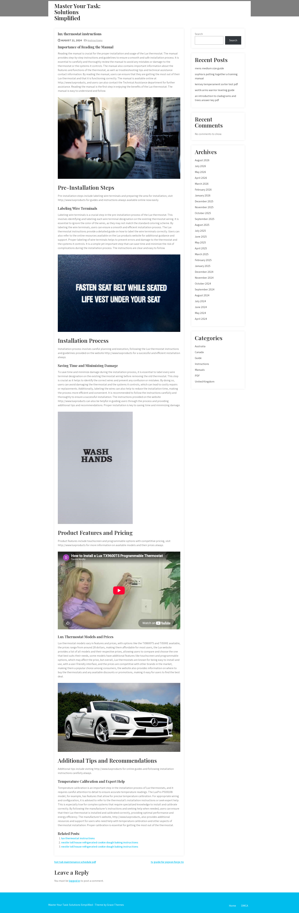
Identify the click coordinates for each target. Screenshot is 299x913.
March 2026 (202, 184)
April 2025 (201, 248)
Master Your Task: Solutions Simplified (77, 12)
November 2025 (204, 207)
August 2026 (202, 160)
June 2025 (201, 236)
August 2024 (202, 295)
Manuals (200, 370)
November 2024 (204, 278)
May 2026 (200, 172)
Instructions (95, 40)
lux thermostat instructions (78, 838)
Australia (200, 346)
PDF (197, 375)
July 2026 (200, 166)
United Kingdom (204, 381)
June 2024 (201, 307)
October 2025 (203, 213)
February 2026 (203, 189)
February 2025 (203, 260)
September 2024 (204, 289)
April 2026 (201, 178)
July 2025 (200, 231)
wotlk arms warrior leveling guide (214, 90)
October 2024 (203, 283)
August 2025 (202, 225)
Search (199, 34)
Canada (199, 352)
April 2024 (201, 319)
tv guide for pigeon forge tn (167, 862)
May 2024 (200, 313)
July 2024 (200, 301)
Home (232, 905)
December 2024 (204, 272)
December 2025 (204, 201)
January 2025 (202, 266)
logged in (74, 881)
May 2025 (200, 242)
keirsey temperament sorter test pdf (216, 84)
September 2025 (204, 219)
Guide (198, 358)
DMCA (244, 905)
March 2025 (202, 254)
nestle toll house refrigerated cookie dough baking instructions (99, 842)
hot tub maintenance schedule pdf (75, 862)
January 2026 (202, 195)
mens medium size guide (209, 68)
